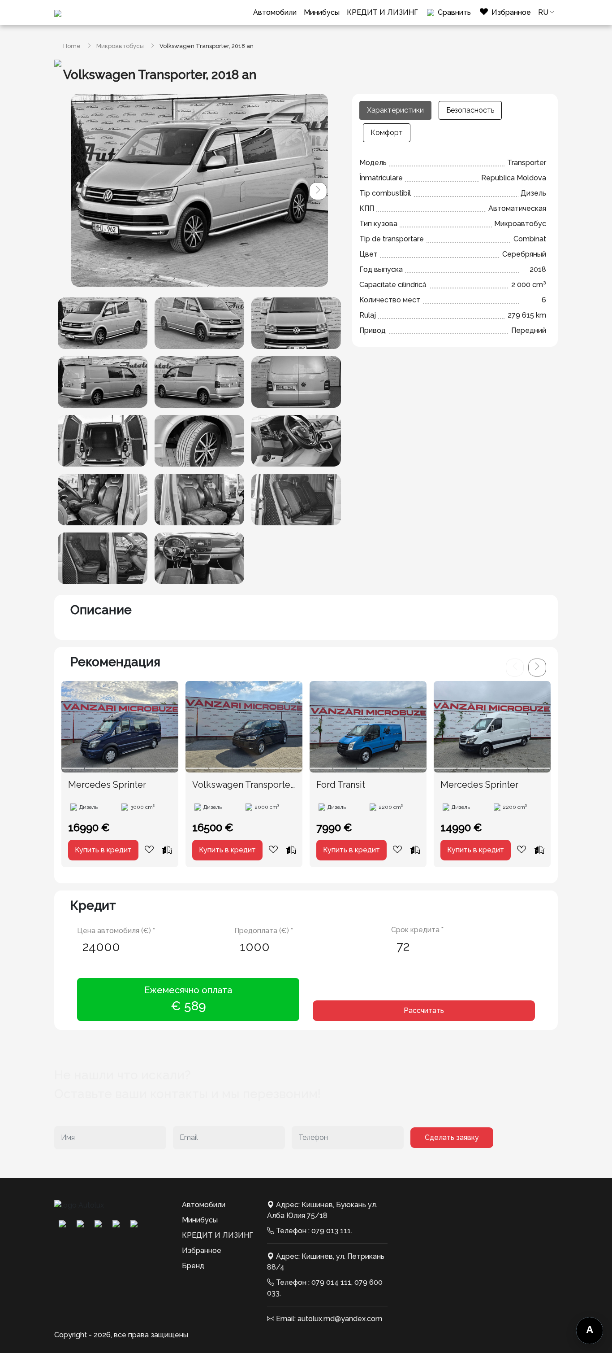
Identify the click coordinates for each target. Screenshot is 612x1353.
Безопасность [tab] (470, 110)
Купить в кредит (103, 850)
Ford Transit (340, 784)
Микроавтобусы (120, 46)
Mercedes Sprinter (107, 784)
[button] (318, 191)
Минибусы (322, 12)
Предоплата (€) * (263, 930)
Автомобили (275, 12)
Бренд (193, 1265)
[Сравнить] (167, 849)
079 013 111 (331, 1230)
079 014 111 (331, 1282)
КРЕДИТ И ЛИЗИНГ (382, 12)
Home (72, 46)
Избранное (201, 1250)
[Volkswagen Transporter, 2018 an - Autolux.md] (102, 323)
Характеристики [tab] (395, 110)
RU (543, 12)
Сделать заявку (452, 1137)
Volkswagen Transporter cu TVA (242, 785)
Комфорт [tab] (387, 132)
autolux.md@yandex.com (339, 1318)
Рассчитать (424, 1010)
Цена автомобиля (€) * (116, 930)
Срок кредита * (417, 929)
